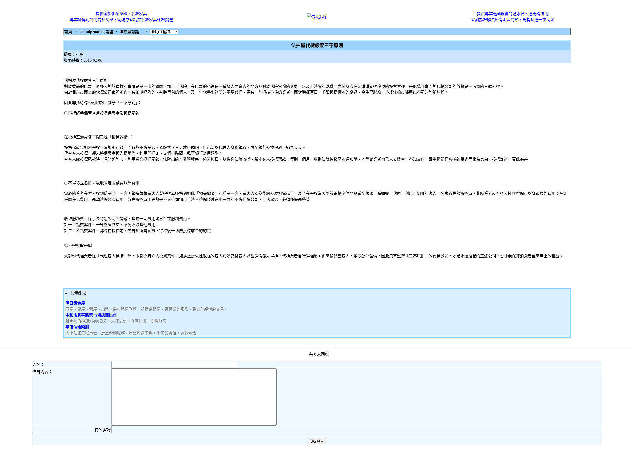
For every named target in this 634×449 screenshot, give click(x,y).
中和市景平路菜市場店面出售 (91, 315)
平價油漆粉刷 (77, 327)
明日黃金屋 (75, 303)
